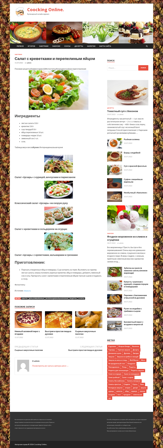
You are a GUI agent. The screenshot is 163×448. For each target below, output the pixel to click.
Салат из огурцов (114, 374)
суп (109, 398)
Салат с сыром (127, 377)
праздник (127, 395)
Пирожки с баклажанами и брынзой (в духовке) (135, 296)
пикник (142, 391)
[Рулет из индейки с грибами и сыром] (114, 317)
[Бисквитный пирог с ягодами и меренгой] (114, 330)
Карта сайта (105, 46)
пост (119, 395)
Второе (31, 46)
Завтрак (136, 353)
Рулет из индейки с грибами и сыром (133, 309)
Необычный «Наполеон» (135, 192)
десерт (135, 388)
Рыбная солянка (131, 139)
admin (29, 63)
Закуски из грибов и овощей (127, 357)
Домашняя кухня (114, 353)
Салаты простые (114, 384)
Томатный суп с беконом (122, 111)
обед (127, 391)
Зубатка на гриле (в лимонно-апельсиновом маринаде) (135, 270)
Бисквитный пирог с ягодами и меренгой (133, 323)
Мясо (143, 360)
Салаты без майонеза (116, 381)
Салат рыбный (114, 377)
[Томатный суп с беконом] (127, 106)
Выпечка (135, 346)
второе (127, 388)
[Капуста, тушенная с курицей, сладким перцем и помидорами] (114, 290)
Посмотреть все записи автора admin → (50, 366)
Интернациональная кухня (57, 298)
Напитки (91, 46)
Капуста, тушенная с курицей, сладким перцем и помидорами (136, 284)
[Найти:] (127, 68)
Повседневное (113, 367)
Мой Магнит (134, 360)
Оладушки (131, 364)
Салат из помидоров (131, 374)
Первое (20, 46)
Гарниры (111, 350)
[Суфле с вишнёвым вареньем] (114, 187)
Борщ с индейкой (132, 153)
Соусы (67, 46)
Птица (124, 367)
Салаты (81, 298)
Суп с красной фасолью (135, 166)
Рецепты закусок (137, 370)
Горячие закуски (124, 350)
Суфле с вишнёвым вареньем (133, 180)
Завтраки (43, 46)
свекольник (137, 395)
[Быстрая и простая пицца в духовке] (58, 328)
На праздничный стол (116, 364)
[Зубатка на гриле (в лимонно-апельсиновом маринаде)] (114, 276)
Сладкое (127, 384)
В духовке (112, 346)
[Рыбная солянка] (114, 148)
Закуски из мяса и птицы (117, 360)
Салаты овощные (133, 381)
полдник (111, 395)
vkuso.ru (27, 290)
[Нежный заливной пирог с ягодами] (28, 328)
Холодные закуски (115, 388)
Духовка (127, 353)
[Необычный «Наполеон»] (114, 201)
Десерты (78, 46)
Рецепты (73, 298)
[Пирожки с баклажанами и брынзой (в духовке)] (114, 303)
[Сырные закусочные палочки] (88, 328)
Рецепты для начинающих (118, 370)
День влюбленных (36, 298)
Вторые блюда (124, 346)
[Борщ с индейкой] (114, 161)
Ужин (142, 384)
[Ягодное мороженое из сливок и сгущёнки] (127, 231)
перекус (134, 391)
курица (111, 391)
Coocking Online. (45, 9)
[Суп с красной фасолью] (114, 174)
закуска (143, 388)
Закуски (56, 46)
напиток (119, 391)
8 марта (24, 298)
